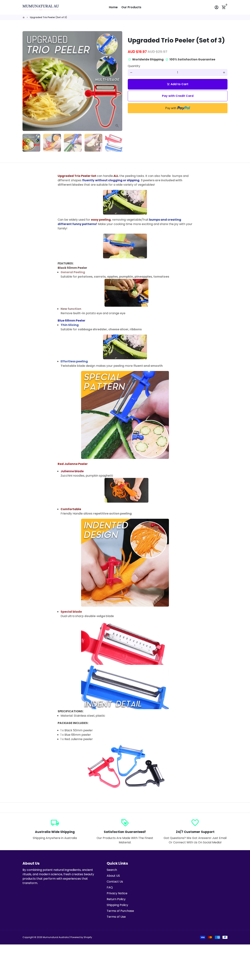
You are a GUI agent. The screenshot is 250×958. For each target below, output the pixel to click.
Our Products (131, 7)
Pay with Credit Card (177, 96)
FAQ (110, 887)
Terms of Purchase (120, 911)
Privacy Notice (117, 893)
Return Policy (116, 899)
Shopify (88, 937)
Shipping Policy (117, 905)
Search (112, 870)
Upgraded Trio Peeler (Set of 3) (48, 17)
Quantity (134, 66)
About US (113, 876)
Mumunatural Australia (56, 937)
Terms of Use (116, 917)
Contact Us (115, 881)
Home (113, 7)
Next (117, 81)
